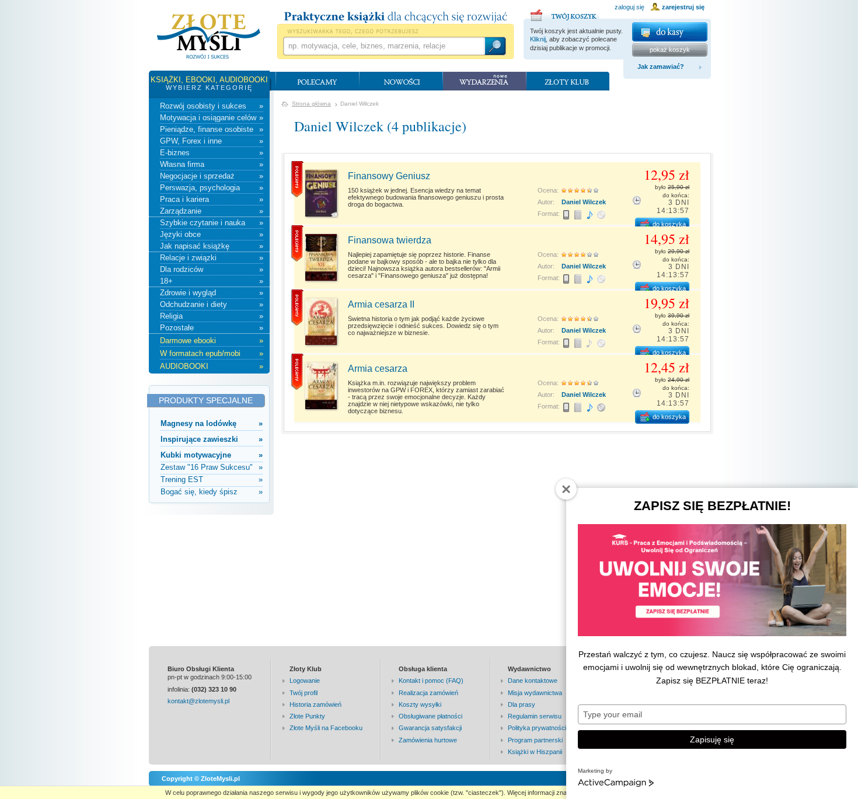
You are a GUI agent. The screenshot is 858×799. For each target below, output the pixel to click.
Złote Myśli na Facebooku (326, 727)
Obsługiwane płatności (430, 716)
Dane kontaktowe (532, 680)
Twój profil (304, 692)
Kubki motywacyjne (212, 455)
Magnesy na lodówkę (212, 423)
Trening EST (212, 479)
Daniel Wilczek (583, 201)
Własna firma (211, 164)
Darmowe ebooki (211, 340)
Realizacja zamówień (428, 692)
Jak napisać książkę (211, 246)
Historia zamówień (315, 704)
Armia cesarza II (381, 304)
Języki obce (211, 234)
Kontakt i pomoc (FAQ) (431, 680)
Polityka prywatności (537, 727)
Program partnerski (535, 740)
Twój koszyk (565, 13)
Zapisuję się (712, 739)
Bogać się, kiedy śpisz (212, 491)
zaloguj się (629, 7)
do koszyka (669, 224)
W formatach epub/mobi (211, 353)
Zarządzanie (211, 211)
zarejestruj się (683, 7)
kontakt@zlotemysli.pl (198, 700)
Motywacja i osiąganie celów (211, 117)
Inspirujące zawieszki (212, 439)
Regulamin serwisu (534, 716)
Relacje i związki (211, 257)
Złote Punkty (307, 716)
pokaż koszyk (670, 49)
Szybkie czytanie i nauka (211, 222)
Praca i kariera (211, 199)
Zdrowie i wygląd (211, 292)
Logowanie (305, 680)
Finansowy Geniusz (389, 176)
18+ (211, 281)
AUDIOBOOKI (211, 366)
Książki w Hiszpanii (535, 751)
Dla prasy (521, 704)
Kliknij (538, 39)
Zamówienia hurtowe (428, 740)
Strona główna (311, 103)
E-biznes (211, 152)
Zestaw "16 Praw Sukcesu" (212, 467)
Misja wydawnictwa (535, 692)
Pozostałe (211, 327)
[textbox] (383, 46)
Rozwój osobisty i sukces (211, 106)
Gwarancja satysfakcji (430, 727)
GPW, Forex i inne (211, 141)
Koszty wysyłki (420, 704)
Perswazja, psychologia (211, 187)
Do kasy (669, 31)
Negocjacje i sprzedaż (211, 176)
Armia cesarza (377, 369)
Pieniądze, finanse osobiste (211, 129)
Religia (211, 316)
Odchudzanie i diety (211, 304)
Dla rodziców (211, 269)
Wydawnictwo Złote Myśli (208, 37)
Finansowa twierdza (389, 240)
